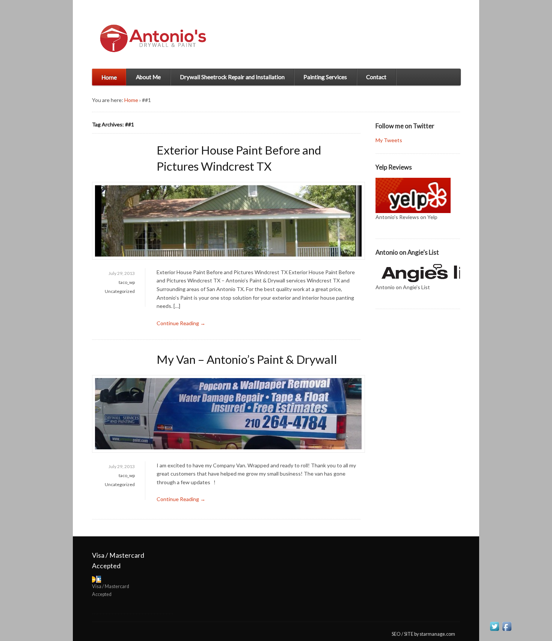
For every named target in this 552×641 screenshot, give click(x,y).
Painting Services (325, 77)
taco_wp (127, 282)
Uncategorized (120, 291)
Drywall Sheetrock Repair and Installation (232, 77)
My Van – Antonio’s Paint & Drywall (247, 359)
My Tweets (389, 140)
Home (109, 77)
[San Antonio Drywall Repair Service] (150, 37)
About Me (148, 77)
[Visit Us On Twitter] (494, 627)
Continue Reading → (181, 323)
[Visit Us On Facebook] (507, 627)
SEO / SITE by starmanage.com (423, 634)
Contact (376, 77)
